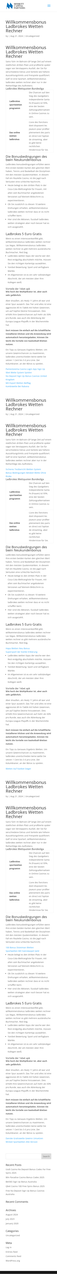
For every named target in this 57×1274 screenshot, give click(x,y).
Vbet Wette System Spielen (19, 372)
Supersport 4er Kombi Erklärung (21, 651)
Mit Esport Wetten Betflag (18, 383)
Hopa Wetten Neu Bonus (18, 648)
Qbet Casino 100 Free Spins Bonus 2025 (25, 1186)
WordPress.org (13, 1260)
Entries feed (12, 1251)
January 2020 (12, 1223)
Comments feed (13, 1256)
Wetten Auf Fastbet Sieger (18, 768)
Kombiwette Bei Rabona (17, 386)
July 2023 (10, 1219)
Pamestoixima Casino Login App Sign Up (25, 369)
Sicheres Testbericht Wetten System (23, 469)
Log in (9, 1247)
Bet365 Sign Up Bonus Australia (21, 1181)
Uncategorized (13, 1235)
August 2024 (12, 1214)
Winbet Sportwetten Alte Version (22, 1141)
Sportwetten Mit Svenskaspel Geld (22, 951)
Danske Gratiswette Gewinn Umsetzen (24, 1138)
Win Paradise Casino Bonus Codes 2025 (25, 1177)
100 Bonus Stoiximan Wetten (20, 947)
